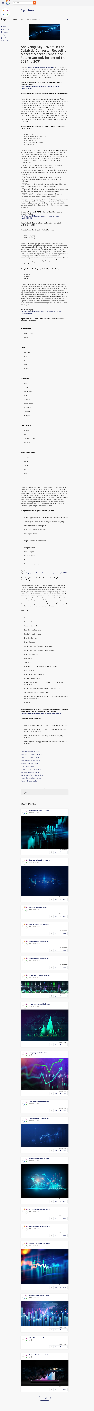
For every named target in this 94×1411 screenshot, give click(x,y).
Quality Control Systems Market (31, 772)
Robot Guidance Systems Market (31, 769)
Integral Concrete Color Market (31, 778)
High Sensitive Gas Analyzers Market (32, 775)
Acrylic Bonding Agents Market (30, 752)
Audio (5, 35)
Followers (6, 38)
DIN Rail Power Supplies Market (31, 763)
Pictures (5, 32)
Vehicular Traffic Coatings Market (31, 757)
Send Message (7, 41)
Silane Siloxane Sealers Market (30, 760)
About (5, 26)
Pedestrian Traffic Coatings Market (32, 754)
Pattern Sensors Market (28, 766)
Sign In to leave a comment (35, 793)
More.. (64, 852)
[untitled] (44, 32)
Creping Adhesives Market (29, 781)
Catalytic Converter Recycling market (41, 67)
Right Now (6, 29)
